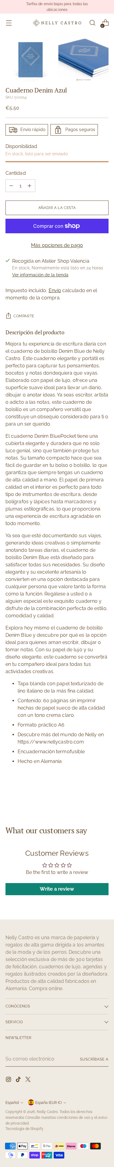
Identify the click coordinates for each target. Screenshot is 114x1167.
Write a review (57, 889)
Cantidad (15, 173)
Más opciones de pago (57, 245)
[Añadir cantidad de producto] (29, 186)
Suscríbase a (94, 1059)
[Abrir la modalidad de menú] (8, 23)
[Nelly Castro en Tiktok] (18, 1080)
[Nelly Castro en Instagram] (9, 1080)
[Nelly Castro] (57, 22)
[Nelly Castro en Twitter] (28, 1080)
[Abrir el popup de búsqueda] (92, 23)
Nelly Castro (47, 1111)
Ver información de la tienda (40, 274)
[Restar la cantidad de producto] (11, 186)
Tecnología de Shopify (24, 1128)
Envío (55, 290)
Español (12, 1102)
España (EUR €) (48, 1102)
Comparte (23, 316)
